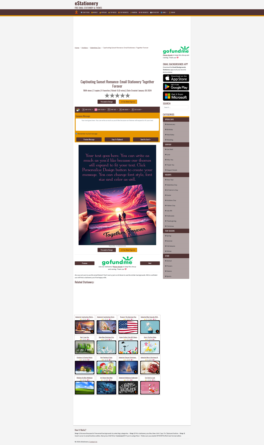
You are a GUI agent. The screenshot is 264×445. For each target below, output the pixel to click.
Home (77, 48)
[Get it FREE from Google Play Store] (176, 86)
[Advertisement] (151, 4)
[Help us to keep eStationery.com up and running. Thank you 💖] (117, 260)
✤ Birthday (169, 129)
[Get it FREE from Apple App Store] (176, 78)
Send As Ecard (145, 139)
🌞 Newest (94, 12)
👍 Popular (103, 12)
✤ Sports (168, 276)
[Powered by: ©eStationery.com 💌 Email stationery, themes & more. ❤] (117, 148)
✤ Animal (168, 261)
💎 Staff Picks (85, 12)
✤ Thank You (169, 165)
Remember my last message (87, 134)
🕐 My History (154, 12)
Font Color (101, 109)
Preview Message (89, 139)
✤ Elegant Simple (171, 170)
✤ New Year (169, 180)
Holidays (84, 48)
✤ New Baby (169, 135)
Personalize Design (107, 101)
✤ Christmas (169, 226)
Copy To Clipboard (117, 139)
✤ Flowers (168, 266)
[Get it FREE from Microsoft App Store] (176, 96)
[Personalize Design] (78, 109)
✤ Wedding (169, 140)
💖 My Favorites (143, 12)
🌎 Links (163, 12)
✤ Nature (168, 271)
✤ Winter (168, 251)
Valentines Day (95, 48)
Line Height (125, 109)
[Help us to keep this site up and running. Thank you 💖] (176, 50)
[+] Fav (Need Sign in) (128, 101)
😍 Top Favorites (123, 12)
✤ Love (167, 154)
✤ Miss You (169, 160)
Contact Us (93, 442)
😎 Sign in (172, 12)
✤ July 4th (168, 211)
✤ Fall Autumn (170, 246)
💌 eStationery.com (121, 246)
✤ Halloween (169, 216)
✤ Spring (168, 236)
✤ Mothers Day (170, 200)
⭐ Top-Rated (112, 12)
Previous (84, 263)
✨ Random (133, 12)
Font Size (113, 109)
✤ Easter (168, 195)
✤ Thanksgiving (170, 221)
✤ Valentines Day (171, 185)
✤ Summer (168, 241)
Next (149, 263)
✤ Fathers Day (170, 205)
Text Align (137, 109)
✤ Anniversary (170, 124)
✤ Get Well (169, 149)
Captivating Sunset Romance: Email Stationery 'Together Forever (125, 48)
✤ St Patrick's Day (171, 190)
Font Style (88, 109)
